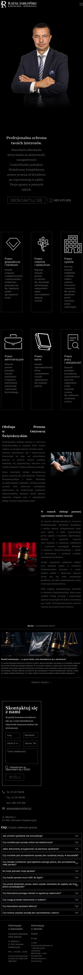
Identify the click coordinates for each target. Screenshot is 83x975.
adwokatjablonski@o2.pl (18, 808)
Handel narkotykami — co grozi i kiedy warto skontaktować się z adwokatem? (33, 659)
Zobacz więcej (40, 682)
